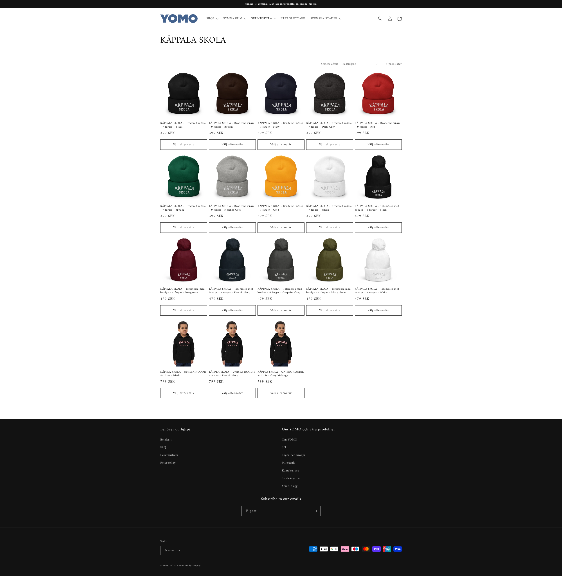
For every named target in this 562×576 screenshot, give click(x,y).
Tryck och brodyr (293, 455)
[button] (212, 18)
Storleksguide (291, 478)
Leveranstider (169, 455)
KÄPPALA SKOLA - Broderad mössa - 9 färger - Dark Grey (329, 125)
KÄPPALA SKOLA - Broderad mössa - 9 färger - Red (377, 125)
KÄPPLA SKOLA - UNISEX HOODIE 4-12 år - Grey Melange (281, 374)
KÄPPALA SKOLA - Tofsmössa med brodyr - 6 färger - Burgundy (182, 291)
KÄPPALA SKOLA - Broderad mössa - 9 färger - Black (183, 125)
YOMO (174, 566)
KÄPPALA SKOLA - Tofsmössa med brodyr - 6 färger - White (377, 291)
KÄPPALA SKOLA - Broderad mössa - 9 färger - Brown (231, 125)
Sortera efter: (329, 64)
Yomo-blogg (290, 486)
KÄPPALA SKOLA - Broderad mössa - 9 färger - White (329, 208)
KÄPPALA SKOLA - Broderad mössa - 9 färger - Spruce (183, 208)
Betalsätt (165, 439)
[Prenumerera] (315, 511)
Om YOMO (289, 439)
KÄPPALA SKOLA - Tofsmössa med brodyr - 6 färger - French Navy (231, 291)
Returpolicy (168, 463)
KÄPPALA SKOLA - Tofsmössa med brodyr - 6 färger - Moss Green (328, 291)
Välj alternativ (184, 145)
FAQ (163, 447)
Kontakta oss (290, 470)
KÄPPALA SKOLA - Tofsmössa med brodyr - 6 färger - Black (377, 208)
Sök (284, 447)
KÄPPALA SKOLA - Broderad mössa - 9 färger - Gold (280, 208)
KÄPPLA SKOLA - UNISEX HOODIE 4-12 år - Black (183, 374)
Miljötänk (288, 463)
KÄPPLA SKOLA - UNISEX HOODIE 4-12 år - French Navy (232, 374)
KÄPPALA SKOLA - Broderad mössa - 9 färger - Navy (280, 125)
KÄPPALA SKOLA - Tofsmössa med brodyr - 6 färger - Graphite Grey (280, 291)
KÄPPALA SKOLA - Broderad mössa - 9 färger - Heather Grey (231, 208)
